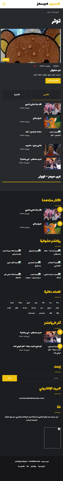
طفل (16, 307)
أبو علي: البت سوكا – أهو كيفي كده (27, 346)
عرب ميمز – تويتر (50, 177)
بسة (57, 302)
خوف (57, 307)
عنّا (27, 466)
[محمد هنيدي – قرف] (52, 136)
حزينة (20, 302)
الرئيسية (55, 12)
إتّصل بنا (21, 466)
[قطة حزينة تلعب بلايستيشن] (11, 254)
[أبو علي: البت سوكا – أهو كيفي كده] (52, 351)
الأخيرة (17, 95)
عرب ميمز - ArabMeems (39, 461)
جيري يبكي (37, 118)
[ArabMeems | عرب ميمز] (48, 4)
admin (56, 66)
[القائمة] (3, 5)
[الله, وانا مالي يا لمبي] (52, 109)
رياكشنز (33, 466)
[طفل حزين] (11, 266)
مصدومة (31, 313)
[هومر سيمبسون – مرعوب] (31, 278)
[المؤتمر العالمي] (51, 266)
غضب (9, 307)
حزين (28, 302)
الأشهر (46, 95)
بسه (50, 302)
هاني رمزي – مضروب (33, 145)
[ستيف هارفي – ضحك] (51, 278)
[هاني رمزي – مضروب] (52, 150)
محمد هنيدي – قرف (34, 132)
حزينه (12, 302)
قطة (57, 313)
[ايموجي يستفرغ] (31, 266)
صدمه (24, 307)
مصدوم (42, 313)
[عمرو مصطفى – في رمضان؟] (52, 163)
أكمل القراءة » (53, 80)
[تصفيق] (31, 254)
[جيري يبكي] (52, 122)
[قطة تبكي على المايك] (11, 278)
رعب (41, 307)
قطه (50, 313)
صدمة (33, 307)
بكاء (43, 302)
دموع (49, 307)
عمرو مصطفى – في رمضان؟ (31, 159)
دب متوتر (55, 70)
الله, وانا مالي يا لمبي (33, 104)
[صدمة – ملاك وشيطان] (51, 254)
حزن (36, 302)
